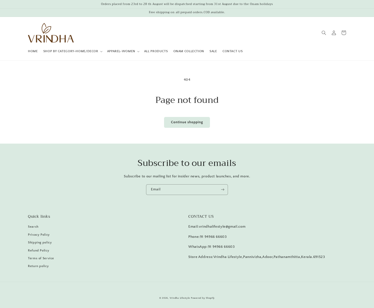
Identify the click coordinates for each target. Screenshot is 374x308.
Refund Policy (38, 250)
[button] (72, 51)
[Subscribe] (223, 189)
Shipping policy (40, 242)
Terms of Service (41, 258)
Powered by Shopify (203, 298)
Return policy (38, 266)
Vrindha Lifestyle (180, 298)
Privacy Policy (39, 235)
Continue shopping (187, 122)
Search (33, 227)
